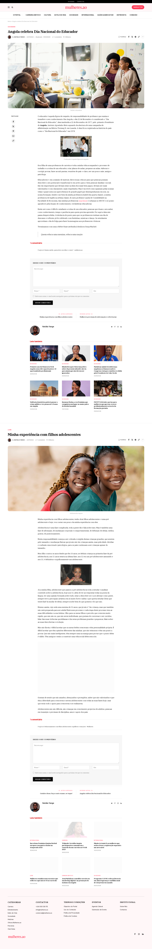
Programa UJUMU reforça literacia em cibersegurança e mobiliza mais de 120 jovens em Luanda (107, 881)
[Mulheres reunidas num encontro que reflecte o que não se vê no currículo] (44, 865)
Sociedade (71, 1)
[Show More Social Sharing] (142, 36)
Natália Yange (19, 37)
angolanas (83, 201)
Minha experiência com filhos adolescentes (56, 317)
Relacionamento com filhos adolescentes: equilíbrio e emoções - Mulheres (68, 727)
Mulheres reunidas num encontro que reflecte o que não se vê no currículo (44, 880)
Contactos (80, 1)
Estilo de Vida (60, 15)
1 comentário (58, 37)
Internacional (88, 15)
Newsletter (137, 7)
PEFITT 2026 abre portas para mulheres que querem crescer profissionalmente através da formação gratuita (105, 405)
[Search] (12, 7)
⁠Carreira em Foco (33, 15)
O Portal (17, 15)
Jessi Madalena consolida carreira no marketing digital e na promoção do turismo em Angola (76, 881)
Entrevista (121, 15)
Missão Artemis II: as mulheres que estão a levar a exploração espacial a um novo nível (107, 845)
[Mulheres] (76, 7)
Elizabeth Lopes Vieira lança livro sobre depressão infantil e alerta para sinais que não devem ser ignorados (74, 370)
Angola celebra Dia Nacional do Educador (95, 794)
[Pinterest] (13, 131)
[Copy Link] (138, 36)
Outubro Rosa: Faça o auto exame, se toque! (56, 794)
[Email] (13, 136)
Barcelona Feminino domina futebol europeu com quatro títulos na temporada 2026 (43, 845)
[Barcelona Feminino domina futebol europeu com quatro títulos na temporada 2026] (44, 830)
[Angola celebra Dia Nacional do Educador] (76, 75)
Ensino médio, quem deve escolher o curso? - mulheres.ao (63, 250)
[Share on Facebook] (128, 36)
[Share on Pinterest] (135, 36)
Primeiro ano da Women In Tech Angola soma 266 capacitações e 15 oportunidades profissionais (43, 369)
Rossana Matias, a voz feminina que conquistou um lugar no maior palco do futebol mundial (75, 404)
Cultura (47, 15)
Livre (9, 430)
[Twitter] (13, 126)
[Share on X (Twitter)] (132, 36)
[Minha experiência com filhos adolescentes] (76, 478)
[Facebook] (13, 122)
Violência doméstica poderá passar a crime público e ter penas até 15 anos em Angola (44, 404)
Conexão (133, 15)
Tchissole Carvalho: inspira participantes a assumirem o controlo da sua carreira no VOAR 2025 (74, 846)
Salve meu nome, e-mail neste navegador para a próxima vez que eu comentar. (62, 296)
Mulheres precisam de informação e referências (98, 317)
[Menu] (9, 7)
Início (9, 21)
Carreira (65, 840)
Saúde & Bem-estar (105, 15)
